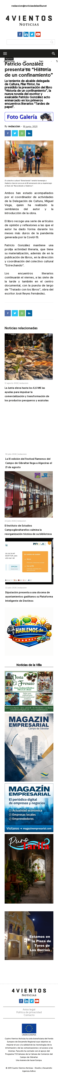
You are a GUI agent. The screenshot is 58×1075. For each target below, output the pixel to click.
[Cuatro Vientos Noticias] (29, 21)
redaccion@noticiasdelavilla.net (29, 6)
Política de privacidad (29, 1012)
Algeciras (9, 61)
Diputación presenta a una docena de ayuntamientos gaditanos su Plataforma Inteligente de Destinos (29, 596)
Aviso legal (29, 1010)
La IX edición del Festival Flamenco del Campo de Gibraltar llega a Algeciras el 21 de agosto (28, 463)
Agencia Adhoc (29, 1071)
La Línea (27, 65)
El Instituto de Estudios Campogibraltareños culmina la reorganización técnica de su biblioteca (28, 530)
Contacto (29, 1015)
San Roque (43, 65)
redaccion (14, 126)
